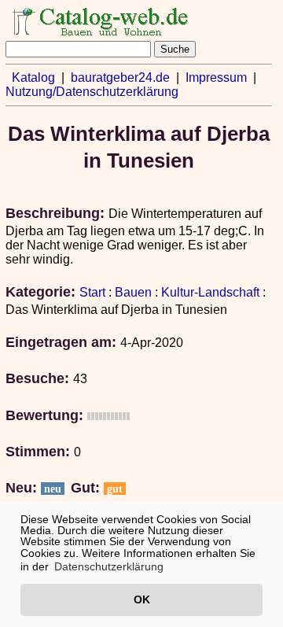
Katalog (33, 77)
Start (92, 292)
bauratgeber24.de (120, 77)
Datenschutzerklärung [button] (109, 566)
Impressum (216, 77)
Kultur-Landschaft (210, 292)
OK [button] (142, 599)
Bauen (133, 292)
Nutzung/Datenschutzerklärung (92, 91)
